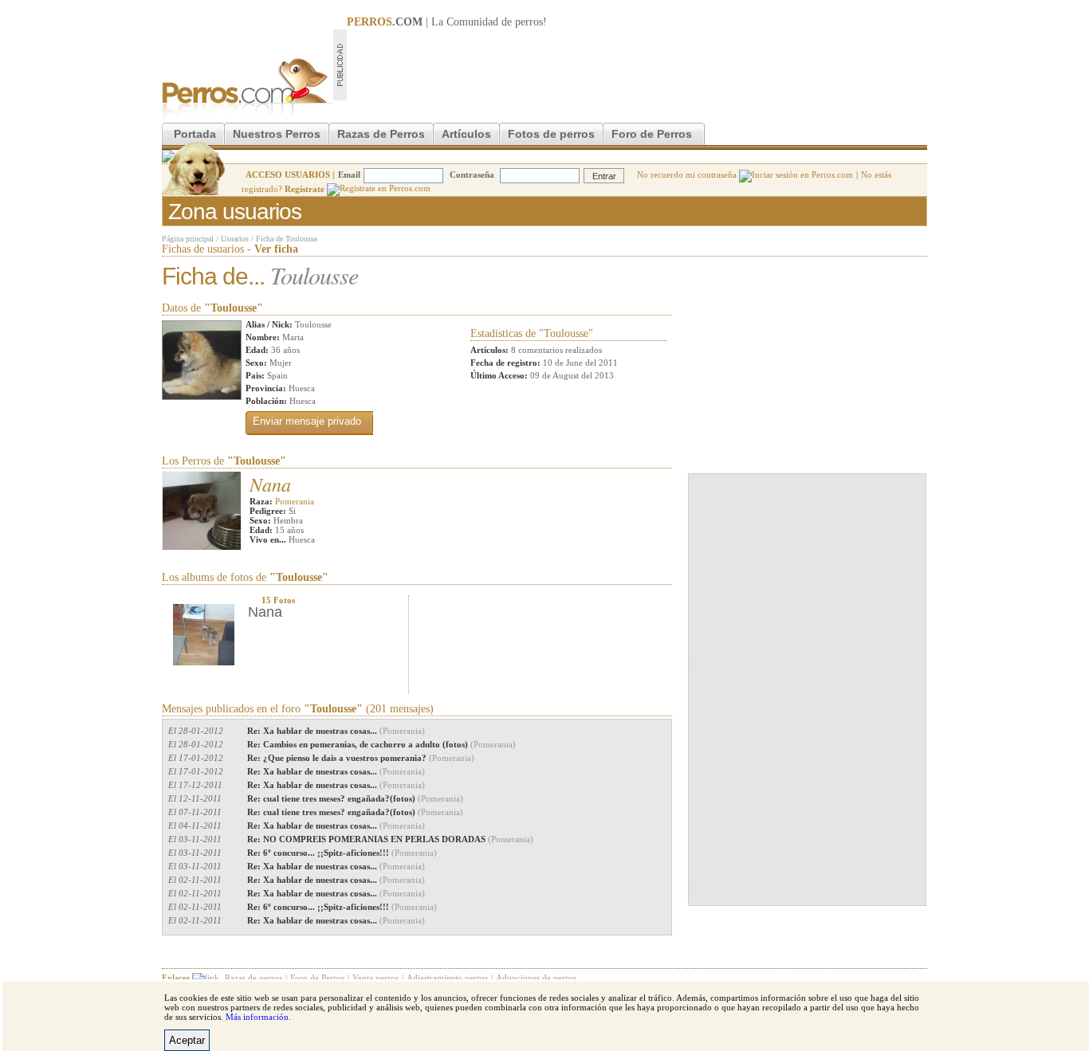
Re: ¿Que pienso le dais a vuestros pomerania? (360, 758)
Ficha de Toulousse (286, 238)
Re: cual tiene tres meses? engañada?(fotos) (355, 798)
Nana (270, 483)
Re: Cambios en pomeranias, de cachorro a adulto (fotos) (381, 744)
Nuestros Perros (276, 133)
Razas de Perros (381, 133)
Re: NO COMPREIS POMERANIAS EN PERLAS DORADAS (390, 839)
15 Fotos (278, 600)
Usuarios (235, 238)
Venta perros (375, 977)
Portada (195, 133)
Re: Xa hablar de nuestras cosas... (336, 730)
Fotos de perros (551, 133)
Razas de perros (253, 977)
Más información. (258, 1017)
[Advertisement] (637, 64)
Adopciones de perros (536, 977)
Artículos (466, 133)
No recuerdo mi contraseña (688, 174)
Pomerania (294, 501)
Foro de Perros (651, 133)
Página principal (188, 238)
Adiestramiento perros (447, 977)
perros (529, 22)
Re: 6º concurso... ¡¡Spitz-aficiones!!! (342, 852)
